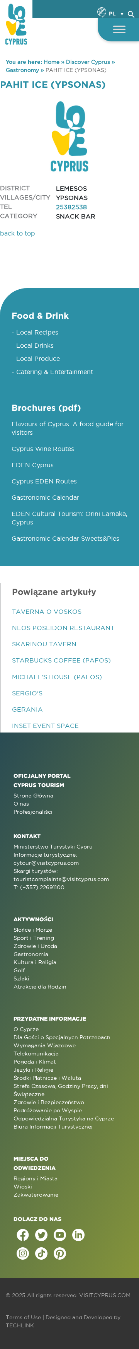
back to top (17, 233)
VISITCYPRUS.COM (105, 1295)
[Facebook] (23, 1235)
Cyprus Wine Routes (43, 448)
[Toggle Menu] (119, 29)
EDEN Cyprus (33, 464)
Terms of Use (23, 1317)
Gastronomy (22, 70)
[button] (131, 13)
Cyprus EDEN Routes (44, 481)
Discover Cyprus (88, 62)
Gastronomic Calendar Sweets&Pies (65, 538)
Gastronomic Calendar (45, 497)
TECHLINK (20, 1325)
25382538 (71, 206)
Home (51, 62)
